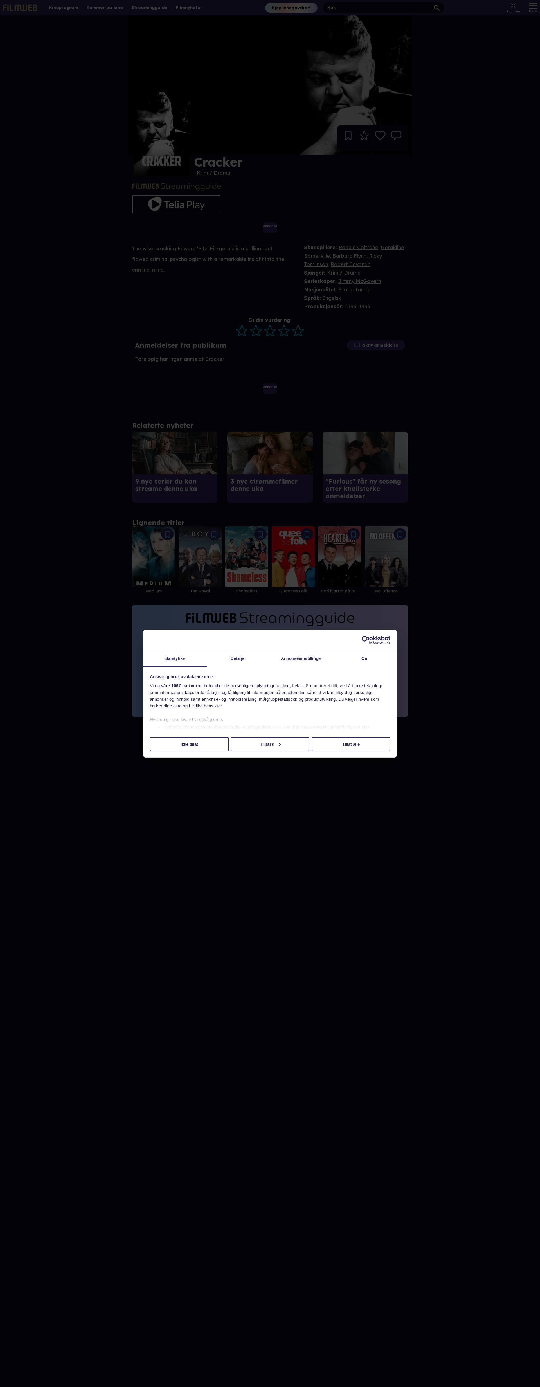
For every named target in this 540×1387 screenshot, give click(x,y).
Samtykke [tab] (175, 658)
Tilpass (267, 743)
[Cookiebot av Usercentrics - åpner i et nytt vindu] (365, 640)
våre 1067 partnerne (182, 685)
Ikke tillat (189, 743)
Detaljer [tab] (238, 658)
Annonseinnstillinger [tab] (302, 658)
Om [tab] (364, 658)
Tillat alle (351, 743)
